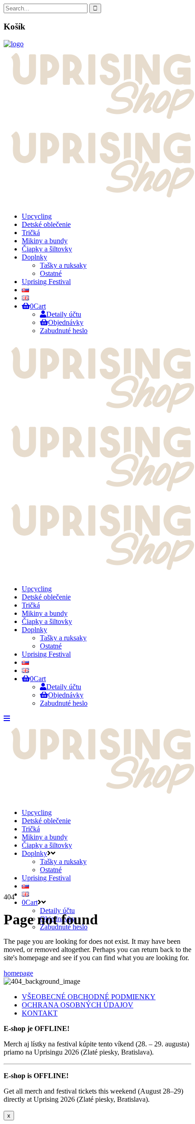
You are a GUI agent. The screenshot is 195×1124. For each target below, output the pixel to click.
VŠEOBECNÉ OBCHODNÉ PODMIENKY (89, 997)
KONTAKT (40, 1013)
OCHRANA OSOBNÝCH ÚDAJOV (77, 1005)
